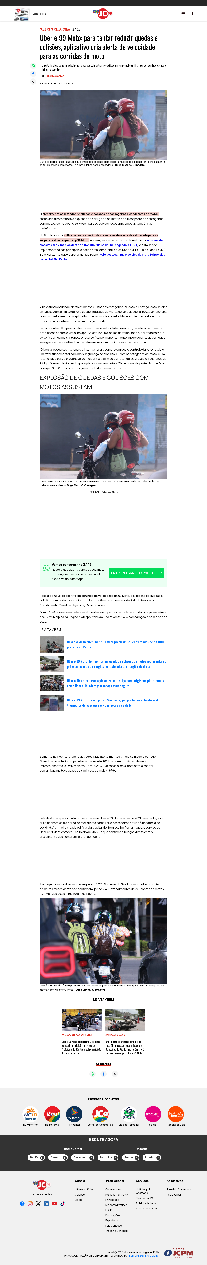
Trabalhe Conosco (116, 1231)
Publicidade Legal (146, 1203)
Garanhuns (82, 1157)
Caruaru (58, 1157)
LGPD (108, 1210)
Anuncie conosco (146, 1208)
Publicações (112, 1215)
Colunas (80, 1194)
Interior (152, 1157)
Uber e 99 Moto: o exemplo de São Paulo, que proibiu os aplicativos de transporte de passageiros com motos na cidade (113, 703)
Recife (36, 1157)
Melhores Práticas (116, 1205)
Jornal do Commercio (179, 1189)
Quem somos (113, 1189)
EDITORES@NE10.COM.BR (144, 1255)
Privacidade (112, 1200)
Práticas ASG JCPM (116, 1194)
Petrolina (108, 1157)
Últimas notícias (84, 1189)
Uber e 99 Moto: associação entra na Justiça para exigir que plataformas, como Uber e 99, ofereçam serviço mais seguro (115, 683)
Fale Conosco (113, 1225)
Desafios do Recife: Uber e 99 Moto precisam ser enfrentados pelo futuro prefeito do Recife (116, 644)
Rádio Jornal (174, 1194)
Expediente (112, 1220)
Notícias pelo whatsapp (143, 1191)
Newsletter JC (144, 1198)
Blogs (78, 1200)
